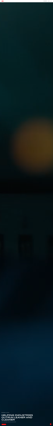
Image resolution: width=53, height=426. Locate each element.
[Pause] (50, 424)
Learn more (3, 424)
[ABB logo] (2, 1)
